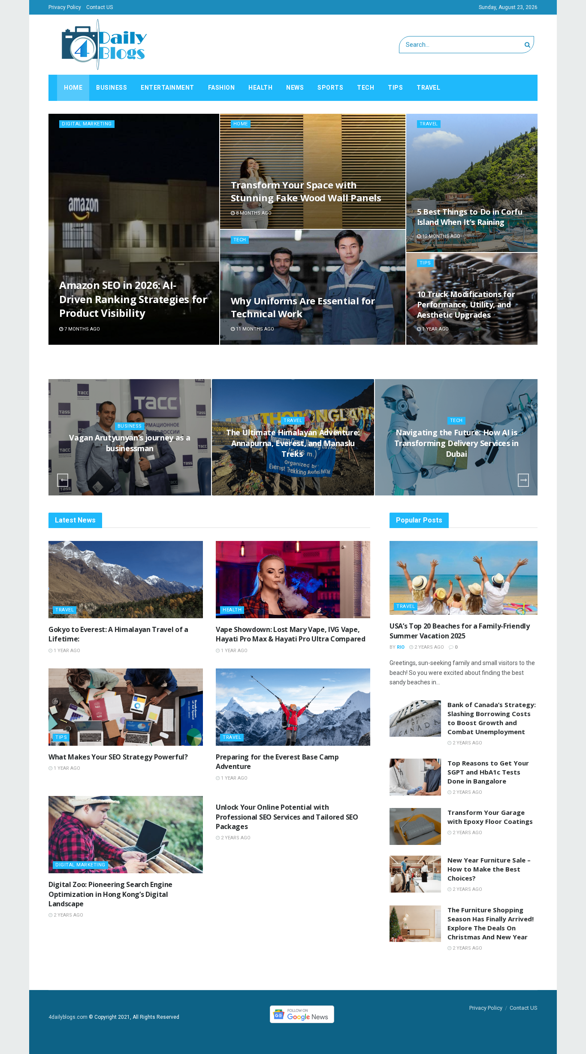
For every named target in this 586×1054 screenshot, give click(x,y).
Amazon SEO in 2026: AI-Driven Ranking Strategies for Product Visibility (133, 299)
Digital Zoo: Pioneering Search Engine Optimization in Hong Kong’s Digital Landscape (110, 894)
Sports (330, 87)
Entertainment (167, 87)
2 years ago (67, 915)
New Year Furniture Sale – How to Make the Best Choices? (489, 869)
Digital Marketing (87, 124)
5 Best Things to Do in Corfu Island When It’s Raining (470, 217)
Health (260, 87)
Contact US (99, 7)
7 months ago (81, 329)
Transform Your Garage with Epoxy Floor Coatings (490, 817)
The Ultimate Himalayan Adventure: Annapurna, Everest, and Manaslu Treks (293, 443)
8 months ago (253, 213)
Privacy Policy (64, 7)
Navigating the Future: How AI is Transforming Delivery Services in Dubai (456, 443)
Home (73, 87)
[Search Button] (529, 44)
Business (111, 87)
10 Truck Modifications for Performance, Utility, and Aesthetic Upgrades (466, 304)
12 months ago (440, 236)
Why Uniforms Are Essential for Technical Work (303, 307)
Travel (428, 87)
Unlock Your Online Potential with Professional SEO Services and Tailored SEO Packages (287, 816)
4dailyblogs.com (68, 1017)
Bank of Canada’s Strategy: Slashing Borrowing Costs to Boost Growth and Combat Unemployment (491, 718)
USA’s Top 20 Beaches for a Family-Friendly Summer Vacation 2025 (460, 630)
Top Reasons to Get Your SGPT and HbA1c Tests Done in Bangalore (488, 772)
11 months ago (254, 329)
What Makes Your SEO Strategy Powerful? (118, 757)
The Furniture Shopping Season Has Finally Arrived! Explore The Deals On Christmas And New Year (490, 923)
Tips (395, 87)
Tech (365, 87)
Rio (401, 647)
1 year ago (435, 329)
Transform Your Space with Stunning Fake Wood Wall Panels (306, 191)
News (295, 87)
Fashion (221, 87)
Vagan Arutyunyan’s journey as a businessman (129, 442)
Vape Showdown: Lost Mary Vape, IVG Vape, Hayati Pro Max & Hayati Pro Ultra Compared (290, 634)
